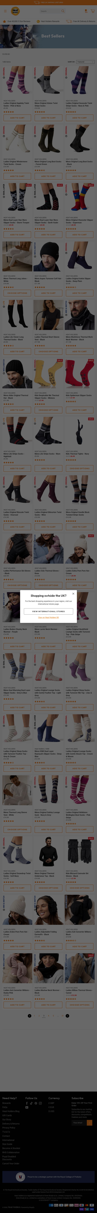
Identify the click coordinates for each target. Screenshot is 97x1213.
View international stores (48, 611)
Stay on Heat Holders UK (48, 617)
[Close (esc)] (73, 593)
